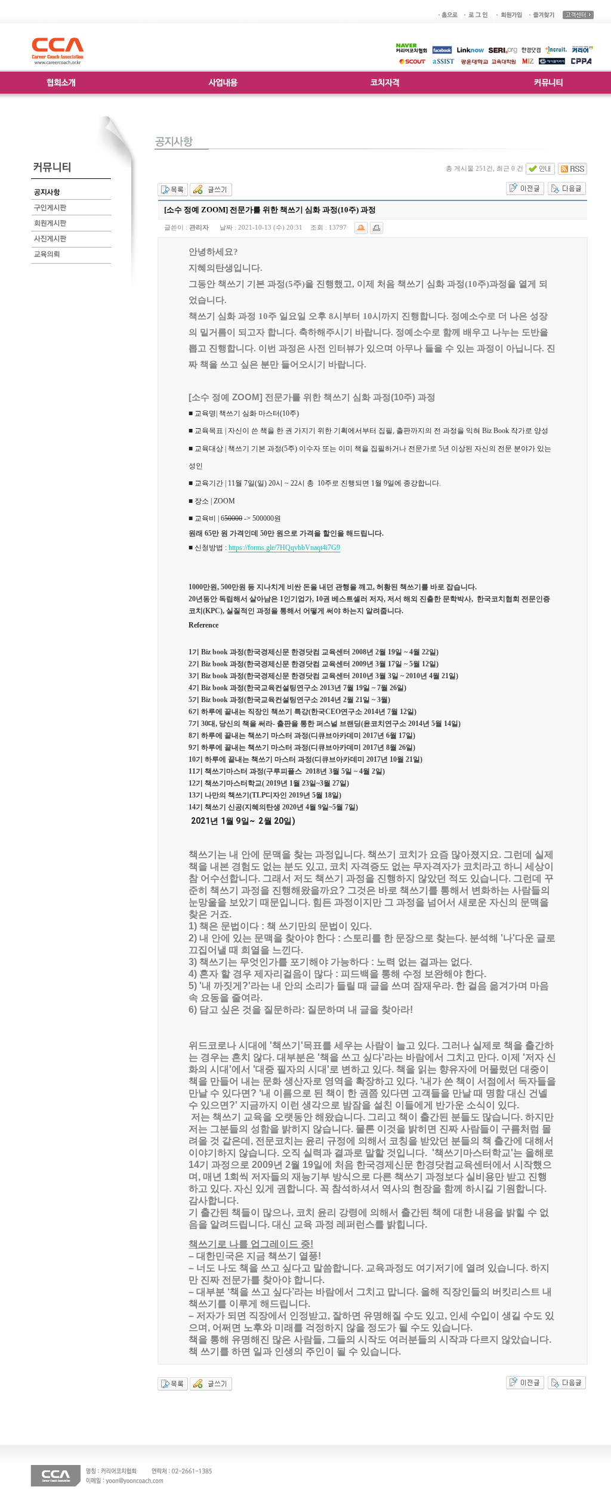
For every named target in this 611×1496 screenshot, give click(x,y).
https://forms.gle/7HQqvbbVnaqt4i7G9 (284, 547)
